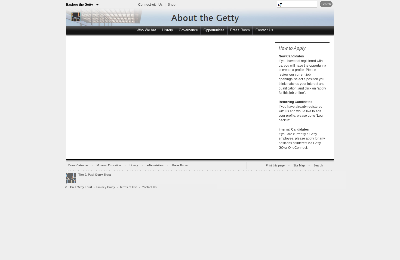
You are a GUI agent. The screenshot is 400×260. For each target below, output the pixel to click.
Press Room (240, 30)
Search (326, 4)
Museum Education (109, 165)
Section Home (194, 16)
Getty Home (74, 16)
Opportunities (214, 30)
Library (134, 165)
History (167, 30)
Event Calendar (78, 165)
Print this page (275, 165)
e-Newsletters (155, 165)
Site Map (299, 165)
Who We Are (146, 30)
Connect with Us (150, 5)
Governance (188, 30)
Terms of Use (128, 187)
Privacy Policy (105, 187)
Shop (172, 5)
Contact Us (264, 30)
